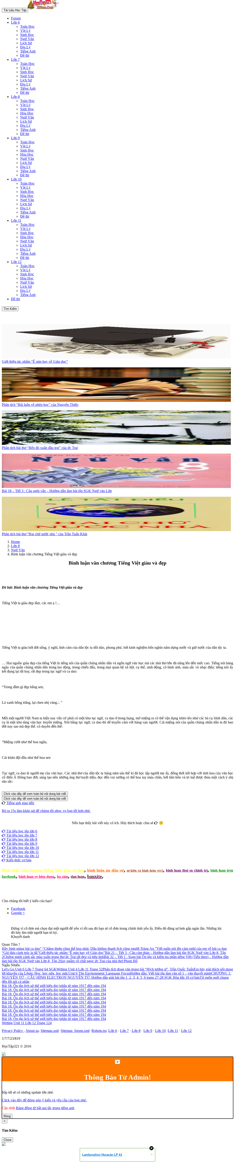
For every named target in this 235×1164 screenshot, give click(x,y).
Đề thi (24, 55)
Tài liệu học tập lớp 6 (21, 831)
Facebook (105, 827)
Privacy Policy (13, 1031)
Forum (16, 18)
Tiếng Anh (28, 51)
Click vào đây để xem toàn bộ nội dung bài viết (35, 793)
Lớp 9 (15, 138)
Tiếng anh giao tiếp (20, 803)
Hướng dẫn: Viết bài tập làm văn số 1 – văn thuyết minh (170, 973)
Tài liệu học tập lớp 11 (22, 852)
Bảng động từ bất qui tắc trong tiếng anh (45, 1108)
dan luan (77, 877)
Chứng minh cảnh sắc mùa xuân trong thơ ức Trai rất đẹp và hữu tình (54, 957)
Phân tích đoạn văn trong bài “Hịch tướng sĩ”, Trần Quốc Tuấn (148, 969)
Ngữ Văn (27, 39)
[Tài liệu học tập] (44, 10)
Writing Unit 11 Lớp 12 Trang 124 (27, 1023)
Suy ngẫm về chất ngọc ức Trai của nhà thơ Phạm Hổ (98, 961)
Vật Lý (25, 31)
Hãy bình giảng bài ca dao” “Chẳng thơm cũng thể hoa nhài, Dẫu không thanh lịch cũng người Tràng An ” (79, 949)
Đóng (7, 1116)
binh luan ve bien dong (36, 877)
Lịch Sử (26, 43)
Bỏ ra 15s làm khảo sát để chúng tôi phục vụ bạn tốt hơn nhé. (46, 811)
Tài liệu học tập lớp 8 (21, 839)
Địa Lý (25, 47)
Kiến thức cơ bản (18, 860)
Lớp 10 (16, 179)
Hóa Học (27, 113)
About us (32, 1031)
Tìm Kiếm (10, 308)
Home (15, 542)
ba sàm (62, 877)
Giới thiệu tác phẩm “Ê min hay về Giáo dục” (72, 953)
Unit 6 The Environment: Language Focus (99, 973)
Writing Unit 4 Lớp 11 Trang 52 (79, 969)
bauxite (94, 876)
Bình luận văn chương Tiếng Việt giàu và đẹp (43, 870)
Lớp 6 (15, 22)
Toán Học (27, 26)
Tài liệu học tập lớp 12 (22, 856)
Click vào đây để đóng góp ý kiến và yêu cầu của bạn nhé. (44, 1100)
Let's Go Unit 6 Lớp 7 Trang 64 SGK (29, 969)
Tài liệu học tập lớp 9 (21, 843)
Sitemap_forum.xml (75, 1031)
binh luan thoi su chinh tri (186, 870)
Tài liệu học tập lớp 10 (22, 848)
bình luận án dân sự (105, 870)
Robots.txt (99, 1031)
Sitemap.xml (50, 1031)
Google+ (119, 827)
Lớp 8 (15, 97)
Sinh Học (27, 35)
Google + (18, 913)
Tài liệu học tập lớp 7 (21, 835)
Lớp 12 (16, 262)
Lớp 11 (16, 220)
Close (7, 1140)
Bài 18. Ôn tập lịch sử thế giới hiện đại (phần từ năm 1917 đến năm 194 (54, 986)
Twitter (132, 827)
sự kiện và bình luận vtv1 (145, 870)
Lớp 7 (15, 59)
